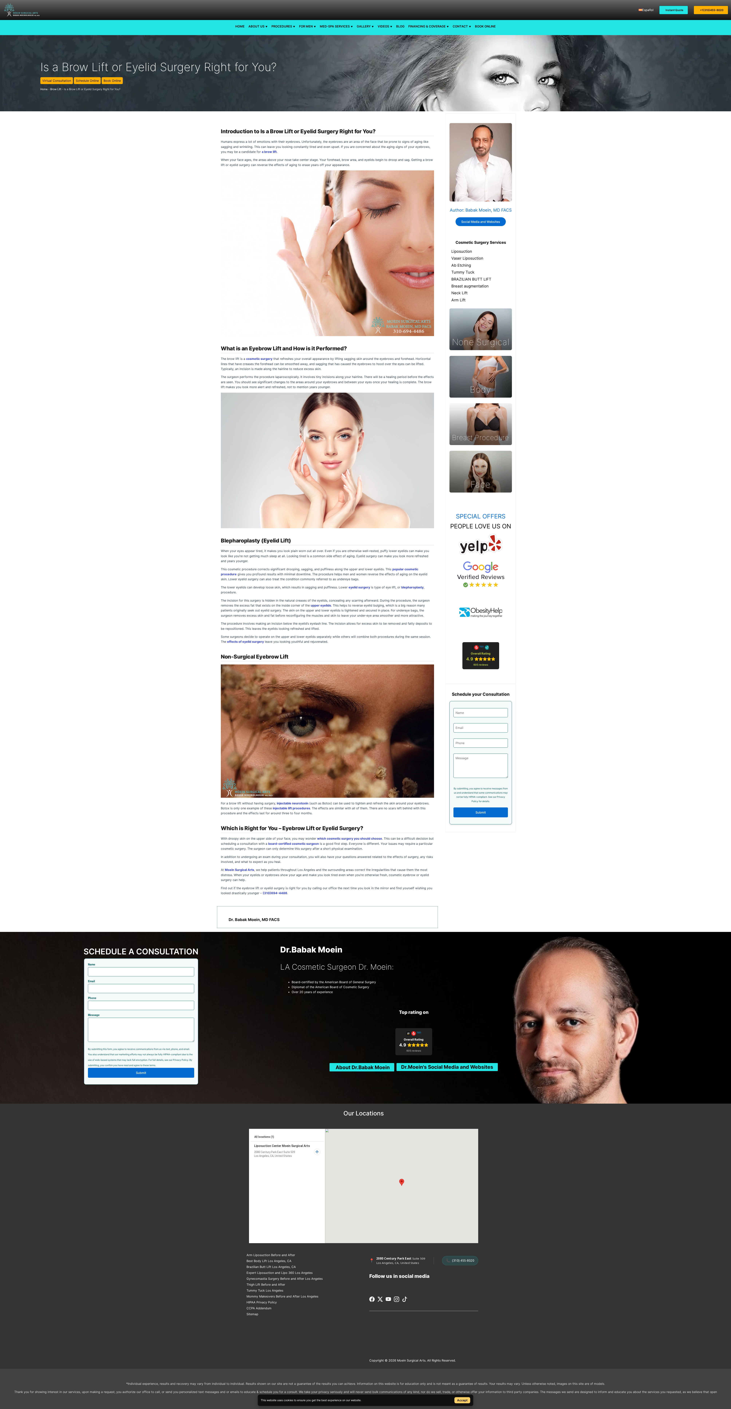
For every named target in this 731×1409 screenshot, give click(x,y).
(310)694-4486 (275, 893)
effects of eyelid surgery (245, 642)
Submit (481, 812)
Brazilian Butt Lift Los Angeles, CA (271, 1267)
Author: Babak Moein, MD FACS (481, 210)
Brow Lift (55, 89)
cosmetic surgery (259, 359)
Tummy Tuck (462, 272)
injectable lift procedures (291, 808)
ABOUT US (256, 26)
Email (91, 981)
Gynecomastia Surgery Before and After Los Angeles (285, 1279)
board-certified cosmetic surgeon (293, 844)
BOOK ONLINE (485, 26)
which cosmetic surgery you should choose (349, 838)
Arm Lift (458, 300)
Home (44, 89)
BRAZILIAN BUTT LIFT (471, 279)
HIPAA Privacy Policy (262, 1302)
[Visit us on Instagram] (397, 1301)
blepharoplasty (412, 587)
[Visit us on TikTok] (404, 1301)
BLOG (400, 26)
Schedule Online (87, 81)
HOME (240, 26)
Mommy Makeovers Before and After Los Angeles (282, 1296)
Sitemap (252, 1314)
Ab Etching (461, 265)
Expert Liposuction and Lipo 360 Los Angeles (280, 1273)
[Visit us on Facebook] (372, 1301)
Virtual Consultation (56, 81)
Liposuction (461, 251)
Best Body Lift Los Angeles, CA (269, 1261)
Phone (92, 998)
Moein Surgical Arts (239, 870)
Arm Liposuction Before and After (271, 1255)
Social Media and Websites (480, 222)
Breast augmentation (470, 286)
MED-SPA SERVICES (335, 26)
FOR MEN (306, 26)
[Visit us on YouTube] (389, 1301)
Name (91, 964)
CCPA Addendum (259, 1308)
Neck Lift (459, 293)
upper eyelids (321, 605)
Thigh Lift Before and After (266, 1284)
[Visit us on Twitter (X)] (380, 1301)
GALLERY (364, 26)
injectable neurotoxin (292, 803)
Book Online (112, 81)
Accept (462, 1400)
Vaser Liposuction (467, 258)
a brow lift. (270, 152)
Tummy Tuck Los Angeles (265, 1290)
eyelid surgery (359, 587)
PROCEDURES (281, 26)
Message (94, 1015)
